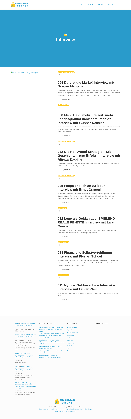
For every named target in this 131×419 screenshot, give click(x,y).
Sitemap (90, 4)
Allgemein (69, 330)
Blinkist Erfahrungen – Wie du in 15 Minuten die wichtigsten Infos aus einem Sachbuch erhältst (51, 329)
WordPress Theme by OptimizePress (65, 411)
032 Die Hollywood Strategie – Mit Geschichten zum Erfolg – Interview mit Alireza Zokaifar (89, 155)
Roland (17, 323)
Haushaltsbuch (71, 343)
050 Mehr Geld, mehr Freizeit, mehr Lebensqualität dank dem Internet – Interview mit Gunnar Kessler (85, 119)
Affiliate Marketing (72, 327)
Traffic (68, 348)
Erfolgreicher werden (66, 72)
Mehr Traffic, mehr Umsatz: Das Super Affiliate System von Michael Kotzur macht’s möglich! (51, 342)
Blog (81, 4)
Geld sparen (70, 335)
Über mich (100, 4)
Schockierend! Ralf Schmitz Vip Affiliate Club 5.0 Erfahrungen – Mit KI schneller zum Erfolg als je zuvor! (51, 335)
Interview (69, 345)
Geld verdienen (63, 105)
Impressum (46, 409)
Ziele (68, 351)
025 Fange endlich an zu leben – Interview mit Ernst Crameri (83, 187)
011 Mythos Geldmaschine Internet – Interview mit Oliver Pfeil (86, 287)
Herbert (17, 366)
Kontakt (111, 4)
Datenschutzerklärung (62, 409)
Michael (17, 334)
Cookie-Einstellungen (86, 409)
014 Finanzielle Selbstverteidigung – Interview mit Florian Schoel (86, 254)
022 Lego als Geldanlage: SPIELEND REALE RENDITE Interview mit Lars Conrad (86, 222)
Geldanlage (62, 208)
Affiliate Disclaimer (74, 409)
